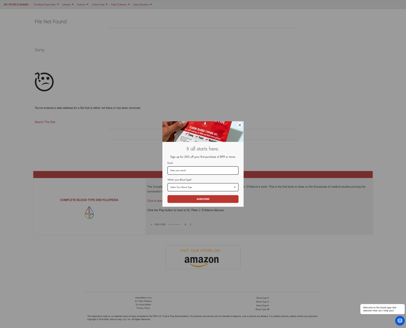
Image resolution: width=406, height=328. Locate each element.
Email (170, 163)
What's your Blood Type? (179, 180)
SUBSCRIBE (203, 199)
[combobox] (203, 187)
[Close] (240, 125)
